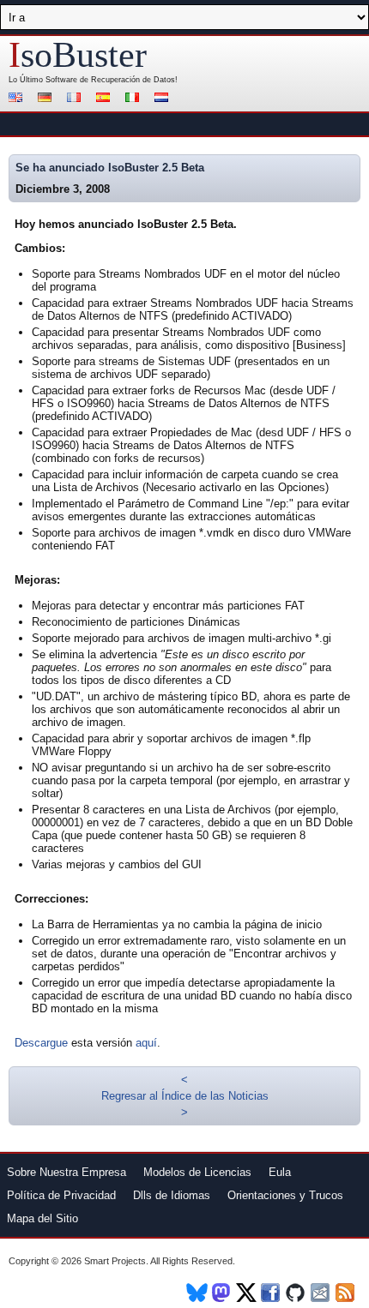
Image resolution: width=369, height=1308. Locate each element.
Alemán (47, 99)
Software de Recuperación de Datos (110, 79)
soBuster (78, 55)
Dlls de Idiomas (171, 1195)
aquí (146, 1042)
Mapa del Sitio (42, 1218)
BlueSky (197, 1292)
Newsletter (321, 1292)
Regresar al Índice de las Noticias (185, 1095)
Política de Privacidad (61, 1195)
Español (105, 99)
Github (296, 1292)
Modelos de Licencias (197, 1172)
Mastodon (222, 1292)
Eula (280, 1172)
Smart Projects (115, 1261)
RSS (346, 1292)
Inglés (18, 99)
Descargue (41, 1042)
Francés (76, 99)
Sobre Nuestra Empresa (66, 1172)
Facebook (271, 1292)
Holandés (163, 99)
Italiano (134, 99)
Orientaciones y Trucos (285, 1195)
